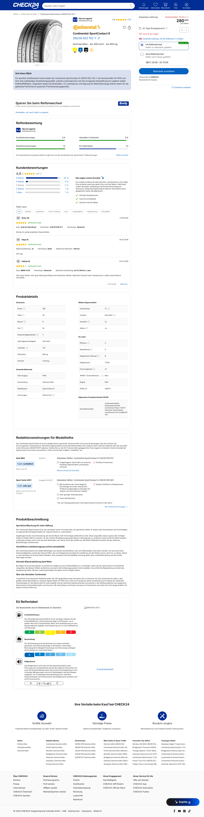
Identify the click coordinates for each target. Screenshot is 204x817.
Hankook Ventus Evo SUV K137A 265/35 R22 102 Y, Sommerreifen (145, 754)
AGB (64, 811)
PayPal (76, 780)
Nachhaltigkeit (109, 780)
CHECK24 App (140, 784)
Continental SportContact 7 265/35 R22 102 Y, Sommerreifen (145, 757)
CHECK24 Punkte (141, 791)
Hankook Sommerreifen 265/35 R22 (116, 761)
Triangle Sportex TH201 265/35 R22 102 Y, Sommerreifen (145, 751)
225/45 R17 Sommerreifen (85, 757)
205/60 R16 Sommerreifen (85, 744)
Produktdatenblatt (105, 669)
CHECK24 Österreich (22, 791)
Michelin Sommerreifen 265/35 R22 (116, 754)
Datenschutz (74, 811)
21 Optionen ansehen (181, 87)
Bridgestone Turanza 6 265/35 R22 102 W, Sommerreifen (145, 747)
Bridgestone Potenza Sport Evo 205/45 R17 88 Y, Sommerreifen (174, 751)
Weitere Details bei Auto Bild (68, 470)
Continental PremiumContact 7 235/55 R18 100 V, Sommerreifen (174, 757)
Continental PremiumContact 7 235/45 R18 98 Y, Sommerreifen (174, 761)
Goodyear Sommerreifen (56, 761)
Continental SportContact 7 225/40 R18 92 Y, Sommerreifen (174, 747)
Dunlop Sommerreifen (54, 764)
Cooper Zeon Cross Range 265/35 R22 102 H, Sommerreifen (145, 764)
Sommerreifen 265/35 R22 (114, 744)
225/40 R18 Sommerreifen (85, 751)
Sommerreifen (23, 751)
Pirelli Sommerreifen (54, 747)
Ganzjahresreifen (24, 747)
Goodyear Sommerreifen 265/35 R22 (116, 764)
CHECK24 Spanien (21, 795)
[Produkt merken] (124, 27)
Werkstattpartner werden (54, 791)
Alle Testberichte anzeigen (115, 507)
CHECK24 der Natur (114, 788)
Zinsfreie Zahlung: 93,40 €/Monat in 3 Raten (163, 39)
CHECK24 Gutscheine (143, 788)
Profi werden (49, 784)
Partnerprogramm (51, 780)
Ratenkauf (77, 799)
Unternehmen (19, 788)
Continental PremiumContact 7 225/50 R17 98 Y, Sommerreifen (174, 754)
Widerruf (97, 811)
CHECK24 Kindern (113, 784)
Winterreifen (22, 744)
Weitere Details (122, 155)
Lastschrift (78, 795)
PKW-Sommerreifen (29, 14)
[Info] (24, 309)
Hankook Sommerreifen (55, 757)
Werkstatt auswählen (164, 71)
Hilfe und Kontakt (141, 780)
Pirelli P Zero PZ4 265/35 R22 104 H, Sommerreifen (145, 761)
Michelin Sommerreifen (55, 751)
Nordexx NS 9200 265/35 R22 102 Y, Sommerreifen (145, 744)
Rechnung (77, 791)
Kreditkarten (78, 784)
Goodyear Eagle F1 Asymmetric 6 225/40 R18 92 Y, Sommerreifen (174, 744)
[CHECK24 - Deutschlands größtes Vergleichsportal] (26, 6)
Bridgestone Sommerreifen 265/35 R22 (116, 757)
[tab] (37, 65)
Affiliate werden (50, 788)
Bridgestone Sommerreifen (56, 754)
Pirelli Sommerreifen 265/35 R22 (116, 751)
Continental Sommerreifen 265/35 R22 (116, 747)
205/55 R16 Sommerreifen (85, 754)
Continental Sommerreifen (56, 744)
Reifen (15, 14)
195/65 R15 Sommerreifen (85, 747)
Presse (16, 784)
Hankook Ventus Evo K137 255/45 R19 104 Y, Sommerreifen (174, 764)
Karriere (16, 780)
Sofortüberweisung (81, 788)
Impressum (87, 811)
